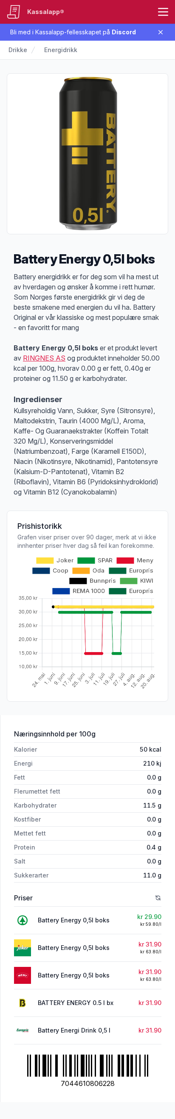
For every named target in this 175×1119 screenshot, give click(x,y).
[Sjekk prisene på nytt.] (158, 897)
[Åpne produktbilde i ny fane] (87, 153)
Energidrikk (60, 49)
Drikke (17, 49)
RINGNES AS (44, 358)
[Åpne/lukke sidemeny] (163, 12)
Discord (124, 32)
